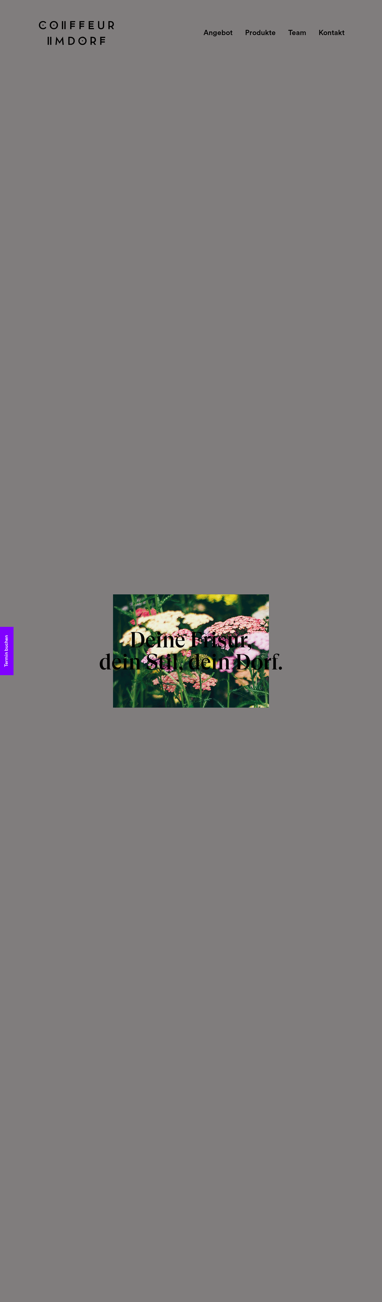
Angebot (218, 33)
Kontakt (332, 33)
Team (297, 33)
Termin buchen (6, 651)
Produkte (260, 33)
